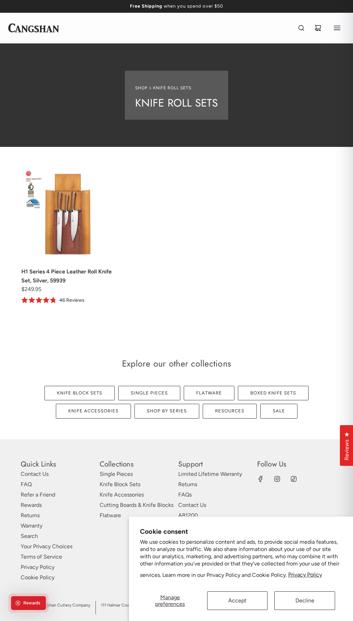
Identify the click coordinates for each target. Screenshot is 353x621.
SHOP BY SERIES (167, 410)
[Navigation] (337, 28)
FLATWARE (209, 392)
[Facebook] (260, 479)
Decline (304, 600)
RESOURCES (229, 410)
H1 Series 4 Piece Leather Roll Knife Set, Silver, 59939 (66, 276)
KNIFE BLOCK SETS (79, 392)
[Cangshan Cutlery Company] (33, 27)
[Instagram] (277, 479)
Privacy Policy (305, 574)
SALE (279, 410)
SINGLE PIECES (149, 392)
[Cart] (317, 28)
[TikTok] (293, 479)
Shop (141, 88)
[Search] (301, 28)
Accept (237, 600)
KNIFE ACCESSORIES (93, 410)
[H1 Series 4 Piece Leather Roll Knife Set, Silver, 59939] (68, 215)
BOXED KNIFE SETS (273, 392)
